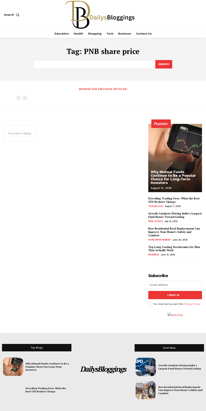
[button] (12, 14)
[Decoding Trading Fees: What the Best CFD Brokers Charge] (13, 390)
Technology (155, 206)
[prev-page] (18, 97)
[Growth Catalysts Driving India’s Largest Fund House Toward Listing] (146, 367)
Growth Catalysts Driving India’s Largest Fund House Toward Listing (175, 215)
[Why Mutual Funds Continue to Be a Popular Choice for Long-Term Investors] (175, 158)
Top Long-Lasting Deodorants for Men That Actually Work (174, 248)
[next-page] (157, 262)
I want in (173, 295)
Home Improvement (159, 240)
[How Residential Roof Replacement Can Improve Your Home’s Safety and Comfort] (146, 390)
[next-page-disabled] (25, 97)
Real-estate (155, 221)
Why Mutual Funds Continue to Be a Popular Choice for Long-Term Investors (173, 177)
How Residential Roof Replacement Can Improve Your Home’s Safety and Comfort (174, 232)
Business (153, 254)
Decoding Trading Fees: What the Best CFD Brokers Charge (174, 200)
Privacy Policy (192, 304)
